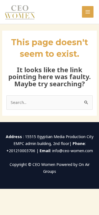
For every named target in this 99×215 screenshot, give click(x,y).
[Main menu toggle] (88, 12)
